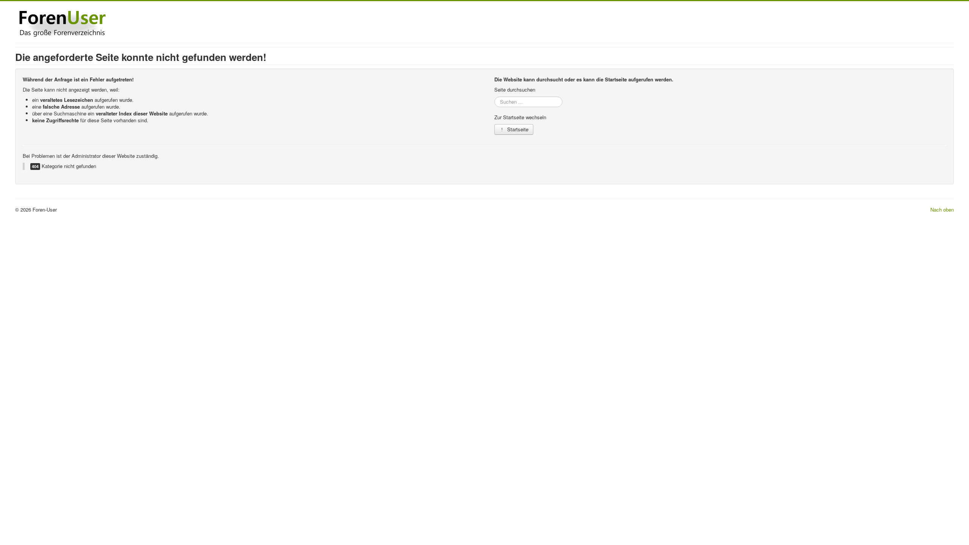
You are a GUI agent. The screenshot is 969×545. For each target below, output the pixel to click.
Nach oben (942, 209)
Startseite (517, 129)
